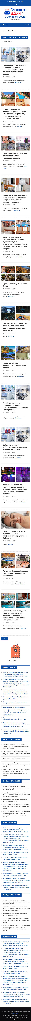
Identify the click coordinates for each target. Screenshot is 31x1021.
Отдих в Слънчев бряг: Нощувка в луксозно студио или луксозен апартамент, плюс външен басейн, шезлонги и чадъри (14, 113)
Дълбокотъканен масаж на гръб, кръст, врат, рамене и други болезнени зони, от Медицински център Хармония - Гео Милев (16, 674)
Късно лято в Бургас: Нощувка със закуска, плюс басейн (14, 365)
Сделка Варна (25, 1015)
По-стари (6, 638)
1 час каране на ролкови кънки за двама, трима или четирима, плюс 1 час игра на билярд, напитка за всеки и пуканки (15, 489)
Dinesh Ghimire (16, 1013)
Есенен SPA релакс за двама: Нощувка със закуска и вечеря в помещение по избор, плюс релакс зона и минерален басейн (15, 615)
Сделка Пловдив (16, 1015)
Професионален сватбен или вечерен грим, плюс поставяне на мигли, (15, 155)
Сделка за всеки (15, 16)
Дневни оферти (10, 667)
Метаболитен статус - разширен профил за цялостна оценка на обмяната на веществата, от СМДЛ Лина (16, 731)
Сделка (25, 1017)
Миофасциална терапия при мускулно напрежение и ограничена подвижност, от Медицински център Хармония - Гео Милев (15, 691)
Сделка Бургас (9, 1017)
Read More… (18, 82)
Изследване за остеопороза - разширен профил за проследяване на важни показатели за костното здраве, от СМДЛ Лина (16, 724)
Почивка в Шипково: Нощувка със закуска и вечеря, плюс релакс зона (15, 573)
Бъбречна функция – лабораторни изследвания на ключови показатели (15, 447)
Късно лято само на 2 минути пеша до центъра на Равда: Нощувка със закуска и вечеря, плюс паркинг (16, 764)
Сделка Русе (18, 1017)
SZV (14, 76)
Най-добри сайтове (16, 1019)
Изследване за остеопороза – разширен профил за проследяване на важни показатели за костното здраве (15, 69)
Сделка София (6, 1015)
